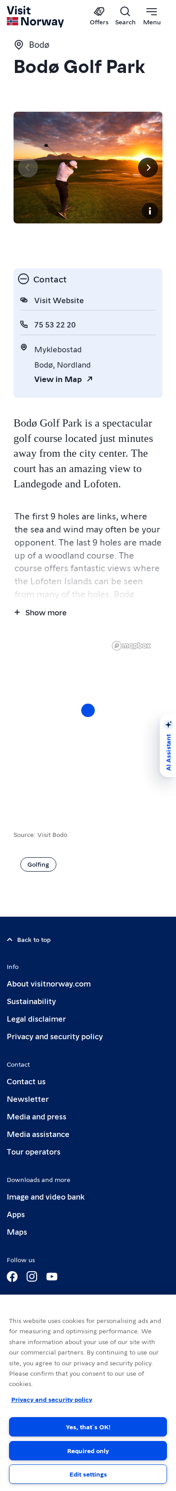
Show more (46, 612)
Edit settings (88, 1474)
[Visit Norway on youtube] (51, 1276)
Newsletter (28, 1098)
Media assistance (38, 1133)
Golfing (38, 864)
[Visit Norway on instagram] (32, 1276)
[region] (88, 1393)
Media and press (36, 1116)
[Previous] (28, 167)
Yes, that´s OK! (88, 1427)
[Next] (148, 167)
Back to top (34, 939)
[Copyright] (150, 211)
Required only (88, 1450)
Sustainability (31, 1001)
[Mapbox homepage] (131, 646)
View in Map (58, 378)
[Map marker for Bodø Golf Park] (88, 710)
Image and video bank (45, 1196)
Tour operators (33, 1151)
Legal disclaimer (36, 1018)
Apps (16, 1214)
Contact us (26, 1081)
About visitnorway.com (49, 983)
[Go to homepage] (36, 16)
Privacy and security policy (55, 1036)
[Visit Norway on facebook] (12, 1276)
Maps (17, 1231)
